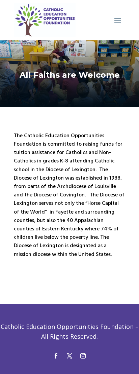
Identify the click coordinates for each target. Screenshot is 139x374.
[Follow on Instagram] (83, 355)
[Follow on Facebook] (56, 355)
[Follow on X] (69, 355)
